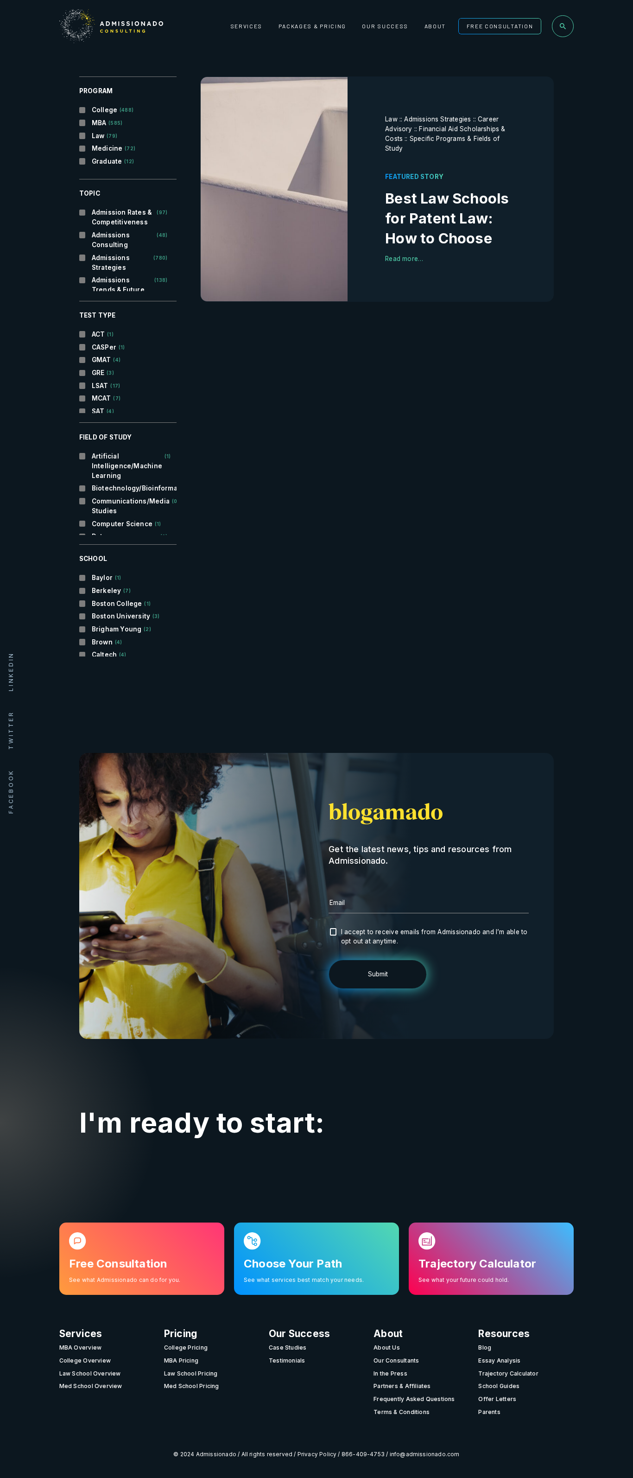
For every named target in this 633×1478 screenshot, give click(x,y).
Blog (484, 1347)
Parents (489, 1411)
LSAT (106, 385)
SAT (103, 411)
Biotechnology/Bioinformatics (130, 488)
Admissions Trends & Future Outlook (130, 289)
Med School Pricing (191, 1385)
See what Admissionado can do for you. (125, 1279)
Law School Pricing (191, 1373)
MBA (107, 123)
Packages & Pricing (312, 26)
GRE (103, 372)
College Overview (85, 1360)
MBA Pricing (181, 1360)
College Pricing (186, 1347)
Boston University (126, 616)
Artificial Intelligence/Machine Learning (130, 465)
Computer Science (126, 524)
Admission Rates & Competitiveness (130, 217)
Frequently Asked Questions (414, 1398)
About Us (386, 1347)
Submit (378, 974)
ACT (103, 334)
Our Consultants (396, 1360)
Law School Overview (90, 1373)
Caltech (109, 654)
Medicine (113, 148)
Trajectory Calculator (508, 1373)
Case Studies (288, 1347)
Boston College (121, 603)
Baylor (106, 577)
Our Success (385, 26)
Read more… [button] (404, 258)
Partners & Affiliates (401, 1385)
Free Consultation (500, 26)
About (435, 26)
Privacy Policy (317, 1454)
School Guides (498, 1385)
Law (104, 136)
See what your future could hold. (463, 1279)
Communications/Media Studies (130, 506)
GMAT (106, 359)
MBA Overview (80, 1347)
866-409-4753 (363, 1454)
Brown (107, 642)
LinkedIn (10, 671)
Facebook (10, 791)
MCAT (106, 398)
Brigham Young (121, 629)
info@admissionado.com (425, 1454)
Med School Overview (90, 1385)
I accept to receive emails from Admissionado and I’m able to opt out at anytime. (434, 936)
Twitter (10, 730)
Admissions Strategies (130, 262)
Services (246, 26)
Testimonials (287, 1360)
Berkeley (111, 590)
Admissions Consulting (130, 239)
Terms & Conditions (401, 1411)
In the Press (390, 1373)
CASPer (108, 347)
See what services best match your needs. (304, 1279)
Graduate (113, 161)
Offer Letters (497, 1398)
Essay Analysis (499, 1360)
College (112, 110)
